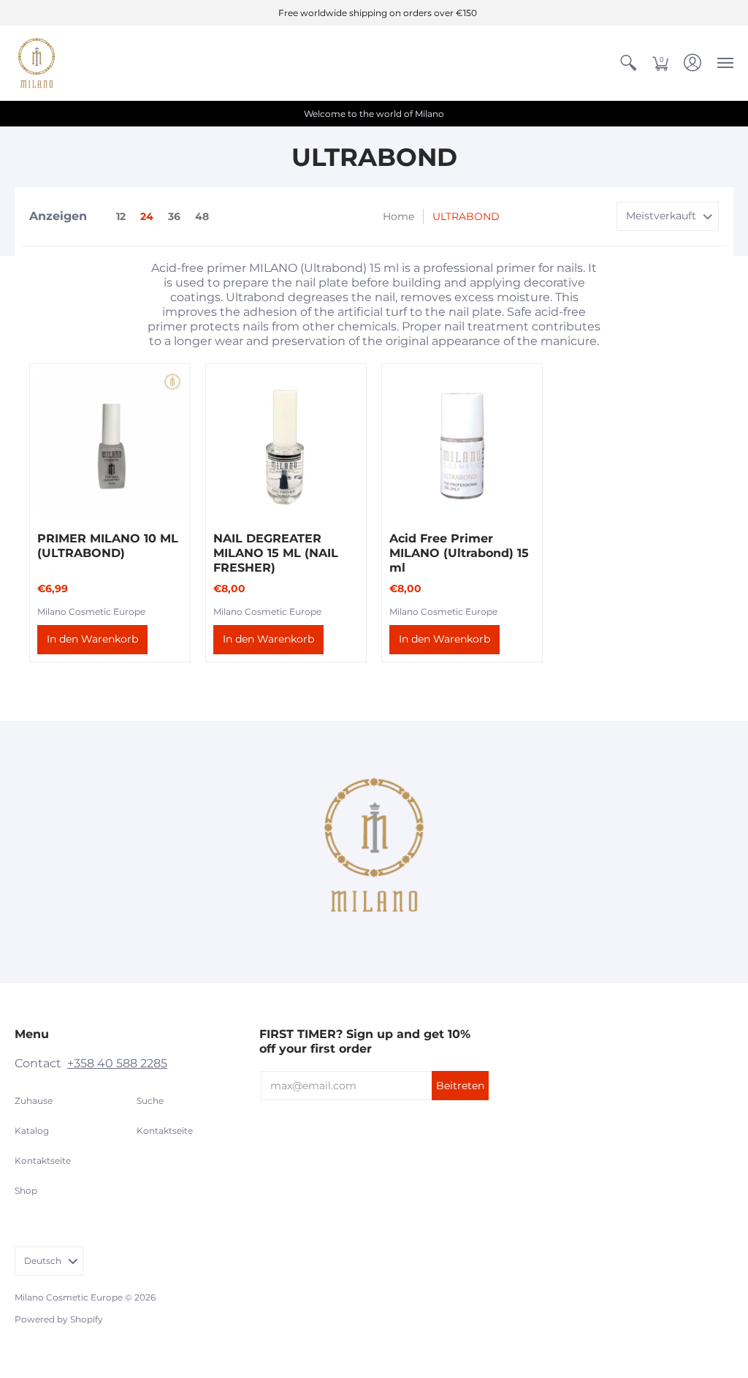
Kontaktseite (43, 1160)
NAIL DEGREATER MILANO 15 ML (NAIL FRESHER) (275, 553)
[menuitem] (628, 63)
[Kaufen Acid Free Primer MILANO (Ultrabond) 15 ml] (462, 444)
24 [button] (146, 216)
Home (398, 216)
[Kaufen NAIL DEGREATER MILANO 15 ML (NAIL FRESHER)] (286, 444)
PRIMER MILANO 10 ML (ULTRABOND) (107, 545)
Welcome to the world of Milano (374, 113)
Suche (150, 1100)
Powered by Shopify (59, 1319)
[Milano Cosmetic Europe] (36, 63)
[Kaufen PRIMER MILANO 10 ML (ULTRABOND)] (110, 444)
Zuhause (34, 1100)
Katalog (32, 1130)
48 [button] (202, 216)
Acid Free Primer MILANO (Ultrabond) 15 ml (459, 553)
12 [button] (121, 216)
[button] (628, 63)
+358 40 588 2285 (117, 1063)
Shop (26, 1190)
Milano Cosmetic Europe (91, 611)
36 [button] (174, 216)
